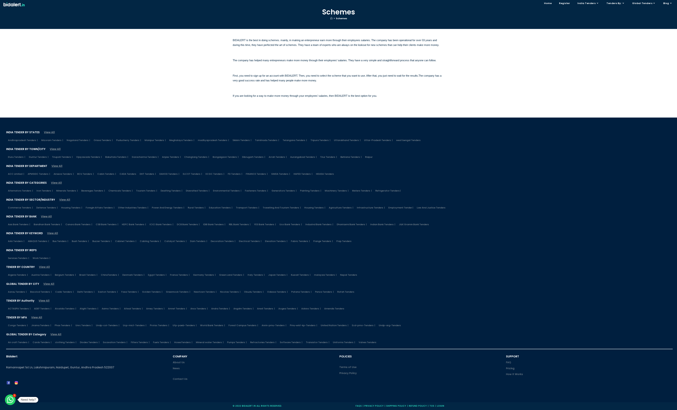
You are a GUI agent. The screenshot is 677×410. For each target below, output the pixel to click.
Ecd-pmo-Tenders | (363, 325)
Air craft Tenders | (18, 342)
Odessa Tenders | (277, 292)
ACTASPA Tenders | (19, 308)
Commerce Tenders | (20, 207)
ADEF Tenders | (42, 308)
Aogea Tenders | (288, 308)
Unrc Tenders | (83, 325)
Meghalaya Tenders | (181, 140)
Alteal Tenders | (133, 308)
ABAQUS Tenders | (38, 241)
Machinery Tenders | (337, 190)
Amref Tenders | (177, 308)
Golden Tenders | (152, 292)
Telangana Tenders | (295, 140)
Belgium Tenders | (65, 275)
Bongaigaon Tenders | (226, 157)
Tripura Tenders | (320, 140)
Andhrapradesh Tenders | (23, 140)
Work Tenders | (41, 258)
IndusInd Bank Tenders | (319, 224)
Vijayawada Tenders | (89, 157)
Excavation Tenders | (115, 342)
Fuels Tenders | (162, 342)
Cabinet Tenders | (125, 241)
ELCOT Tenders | (192, 174)
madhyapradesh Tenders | (213, 140)
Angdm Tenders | (243, 308)
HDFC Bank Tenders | (134, 224)
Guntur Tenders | (38, 157)
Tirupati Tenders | (62, 157)
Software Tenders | (291, 342)
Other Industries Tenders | (133, 207)
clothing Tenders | (65, 342)
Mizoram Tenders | (52, 140)
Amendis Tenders (334, 308)
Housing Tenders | (71, 207)
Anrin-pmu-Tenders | (274, 325)
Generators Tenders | (284, 190)
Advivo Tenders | (311, 308)
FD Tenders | (235, 174)
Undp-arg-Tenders (390, 325)
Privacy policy (374, 405)
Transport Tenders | (247, 207)
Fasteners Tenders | (256, 190)
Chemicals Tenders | (120, 190)
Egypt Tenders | (157, 275)
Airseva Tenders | (64, 174)
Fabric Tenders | (300, 241)
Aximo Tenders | (111, 308)
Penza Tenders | (324, 292)
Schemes (341, 18)
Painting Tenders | (310, 190)
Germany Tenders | (204, 275)
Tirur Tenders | (328, 157)
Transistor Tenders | (317, 342)
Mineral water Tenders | (210, 342)
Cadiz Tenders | (64, 292)
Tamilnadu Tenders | (267, 140)
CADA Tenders (128, 174)
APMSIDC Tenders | (39, 174)
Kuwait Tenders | (300, 275)
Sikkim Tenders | (242, 140)
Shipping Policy (396, 405)
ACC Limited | (16, 174)
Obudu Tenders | (254, 292)
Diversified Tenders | (197, 190)
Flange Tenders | (323, 241)
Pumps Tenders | (237, 342)
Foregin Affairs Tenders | (100, 207)
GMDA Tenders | (280, 174)
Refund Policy (418, 405)
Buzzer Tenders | (102, 241)
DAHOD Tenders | (169, 174)
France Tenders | (180, 275)
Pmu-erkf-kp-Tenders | (303, 325)
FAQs (359, 405)
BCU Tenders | (85, 174)
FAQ (508, 362)
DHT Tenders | (148, 174)
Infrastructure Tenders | (371, 207)
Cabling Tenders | (150, 241)
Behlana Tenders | (351, 157)
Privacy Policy (348, 373)
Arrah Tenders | (278, 157)
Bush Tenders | (80, 241)
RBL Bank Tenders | (240, 224)
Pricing (510, 368)
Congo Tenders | (18, 325)
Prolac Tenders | (159, 325)
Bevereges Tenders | (93, 190)
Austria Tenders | (41, 275)
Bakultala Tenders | (116, 157)
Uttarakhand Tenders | (347, 140)
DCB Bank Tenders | (188, 224)
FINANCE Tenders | (257, 174)
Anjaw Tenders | (171, 157)
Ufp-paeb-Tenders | (185, 325)
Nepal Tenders (348, 275)
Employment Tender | (400, 207)
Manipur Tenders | (155, 140)
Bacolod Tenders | (41, 292)
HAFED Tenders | (303, 174)
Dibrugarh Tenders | (253, 157)
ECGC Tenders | (215, 174)
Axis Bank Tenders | (19, 224)
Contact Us (180, 379)
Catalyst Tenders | (175, 241)
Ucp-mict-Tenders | (134, 325)
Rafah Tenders (345, 292)
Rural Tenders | (196, 207)
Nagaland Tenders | (78, 140)
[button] (10, 399)
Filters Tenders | (140, 342)
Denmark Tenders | (133, 275)
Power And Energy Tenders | (168, 207)
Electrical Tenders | (250, 241)
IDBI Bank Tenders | (214, 224)
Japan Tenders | (277, 275)
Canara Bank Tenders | (78, 224)
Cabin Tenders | (106, 174)
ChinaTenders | (110, 275)
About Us (179, 362)
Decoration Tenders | (223, 241)
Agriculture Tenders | (341, 207)
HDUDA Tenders (325, 174)
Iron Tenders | (44, 190)
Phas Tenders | (63, 325)
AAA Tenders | (16, 241)
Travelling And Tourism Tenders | (282, 207)
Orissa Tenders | (103, 140)
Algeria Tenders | (18, 275)
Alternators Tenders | (20, 190)
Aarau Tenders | (17, 292)
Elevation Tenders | (276, 241)
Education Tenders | (220, 207)
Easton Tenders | (108, 292)
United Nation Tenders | (334, 325)
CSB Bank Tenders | (107, 224)
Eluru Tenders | (16, 157)
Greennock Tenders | (178, 292)
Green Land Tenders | (231, 275)
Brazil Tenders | (88, 275)
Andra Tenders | (220, 308)
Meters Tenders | (362, 190)
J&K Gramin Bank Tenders (414, 224)
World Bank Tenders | (212, 325)
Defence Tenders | (47, 207)
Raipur (369, 157)
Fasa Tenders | (130, 292)
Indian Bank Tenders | (382, 224)
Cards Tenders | (42, 342)
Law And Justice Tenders (431, 207)
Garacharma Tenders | (145, 157)
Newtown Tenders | (205, 292)
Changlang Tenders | (196, 157)
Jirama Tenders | (41, 325)
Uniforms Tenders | (344, 342)
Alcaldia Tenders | (65, 308)
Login (440, 405)
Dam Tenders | (198, 241)
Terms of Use (347, 367)
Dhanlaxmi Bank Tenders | (352, 224)
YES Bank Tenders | (265, 224)
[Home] (331, 18)
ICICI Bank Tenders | (161, 224)
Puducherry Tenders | (128, 140)
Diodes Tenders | (89, 342)
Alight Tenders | (89, 308)
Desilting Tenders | (171, 190)
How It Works (514, 374)
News (176, 368)
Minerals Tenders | (67, 190)
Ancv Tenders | (199, 308)
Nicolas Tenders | (230, 292)
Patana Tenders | (301, 292)
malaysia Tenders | (325, 275)
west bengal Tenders (408, 140)
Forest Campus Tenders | (243, 325)
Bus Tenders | (60, 241)
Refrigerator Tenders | (388, 190)
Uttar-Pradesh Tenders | (378, 140)
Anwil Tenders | (266, 308)
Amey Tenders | (155, 308)
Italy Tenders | (256, 275)
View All (49, 132)
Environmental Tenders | (227, 190)
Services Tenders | (18, 258)
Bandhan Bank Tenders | (48, 224)
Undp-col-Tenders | (107, 325)
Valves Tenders (367, 342)
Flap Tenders (343, 241)
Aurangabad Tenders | (303, 157)
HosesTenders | (183, 342)
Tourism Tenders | (146, 190)
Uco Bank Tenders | (290, 224)
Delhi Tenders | (85, 292)
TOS (431, 405)
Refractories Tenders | (263, 342)
